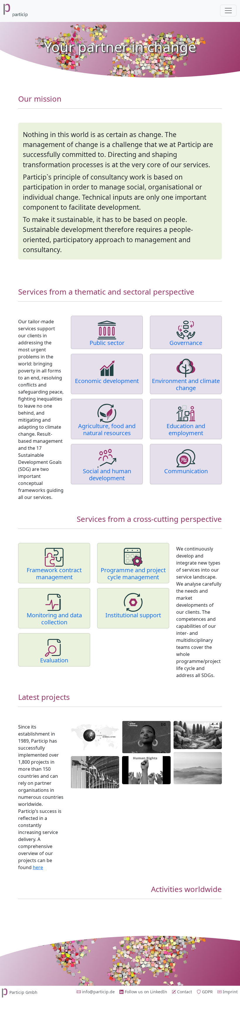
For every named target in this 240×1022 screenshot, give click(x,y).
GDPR (207, 991)
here (38, 867)
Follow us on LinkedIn (145, 991)
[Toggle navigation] (228, 10)
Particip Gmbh (23, 992)
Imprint (230, 991)
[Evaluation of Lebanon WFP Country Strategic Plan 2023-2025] (198, 768)
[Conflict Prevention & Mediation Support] (95, 737)
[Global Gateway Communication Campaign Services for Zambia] (146, 737)
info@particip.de (98, 991)
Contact (184, 991)
